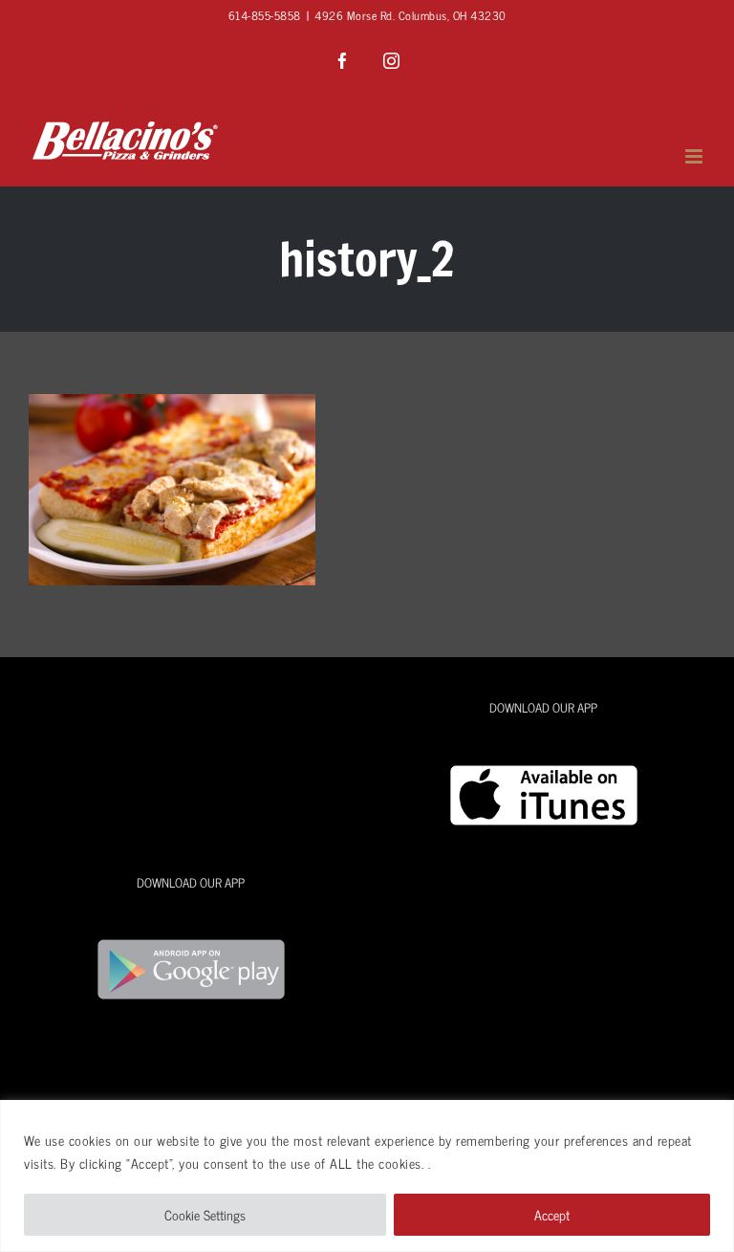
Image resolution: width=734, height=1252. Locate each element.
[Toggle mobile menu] (695, 156)
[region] (367, 1176)
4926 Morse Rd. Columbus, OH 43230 (410, 15)
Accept (552, 1214)
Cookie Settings (205, 1214)
